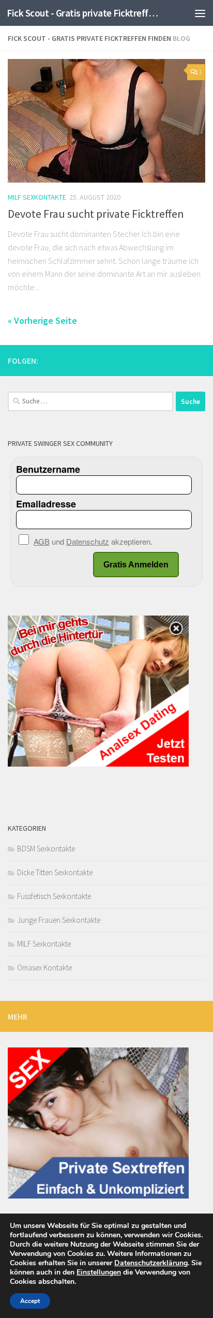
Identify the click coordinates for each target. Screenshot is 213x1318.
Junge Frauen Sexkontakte (58, 920)
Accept (30, 1301)
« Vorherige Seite (42, 320)
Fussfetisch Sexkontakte (54, 896)
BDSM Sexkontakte (46, 848)
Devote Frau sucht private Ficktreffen (96, 213)
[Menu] (200, 13)
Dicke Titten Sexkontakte (55, 872)
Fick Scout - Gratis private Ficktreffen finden (83, 13)
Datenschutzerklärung (151, 1263)
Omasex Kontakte (44, 967)
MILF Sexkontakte (37, 197)
